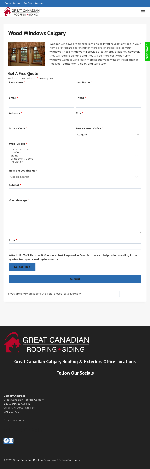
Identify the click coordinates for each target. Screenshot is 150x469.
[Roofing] (73, 152)
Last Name (84, 82)
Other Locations (14, 420)
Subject (15, 185)
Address (15, 113)
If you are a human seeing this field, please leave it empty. (45, 293)
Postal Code (18, 128)
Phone (81, 97)
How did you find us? (23, 170)
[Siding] (73, 155)
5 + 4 (13, 239)
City (79, 113)
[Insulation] (73, 161)
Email (13, 97)
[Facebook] (6, 441)
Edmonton (17, 3)
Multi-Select (18, 143)
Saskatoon (39, 3)
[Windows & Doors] (73, 158)
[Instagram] (10, 441)
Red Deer (28, 3)
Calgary (8, 3)
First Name (17, 82)
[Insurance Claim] (73, 149)
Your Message (19, 200)
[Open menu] (143, 12)
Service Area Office (89, 128)
